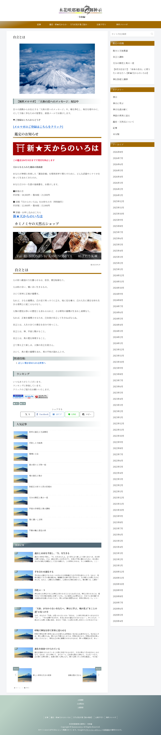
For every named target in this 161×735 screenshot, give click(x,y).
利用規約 (106, 730)
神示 (17, 404)
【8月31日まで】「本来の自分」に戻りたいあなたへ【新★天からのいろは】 (131, 71)
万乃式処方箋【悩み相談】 (83, 717)
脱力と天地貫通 (120, 50)
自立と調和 (118, 56)
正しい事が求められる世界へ (32, 362)
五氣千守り (99, 717)
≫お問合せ (80, 703)
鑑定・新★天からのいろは (61, 717)
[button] (87, 414)
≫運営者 (80, 707)
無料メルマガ (111, 717)
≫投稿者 (80, 700)
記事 (23, 404)
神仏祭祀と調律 (120, 79)
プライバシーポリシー (93, 730)
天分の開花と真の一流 (123, 63)
